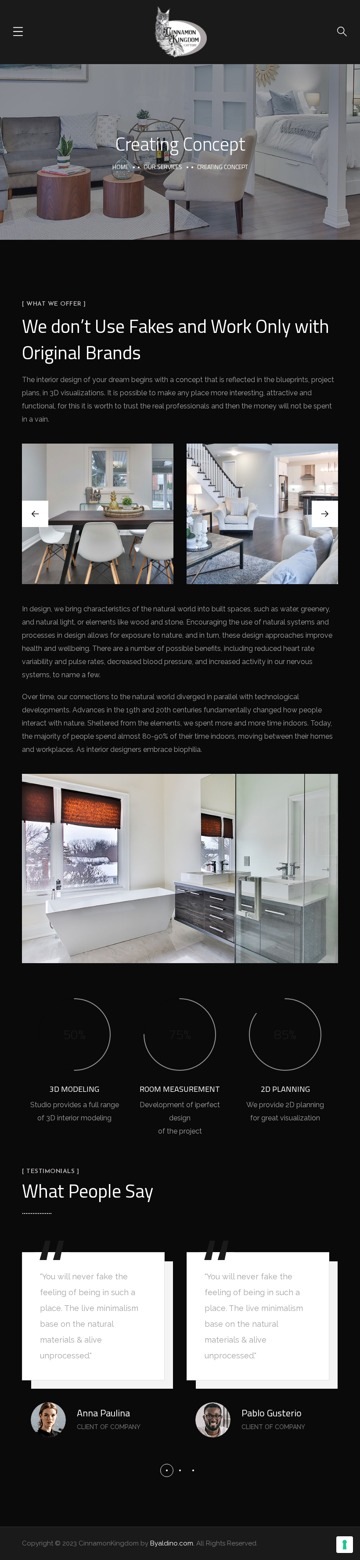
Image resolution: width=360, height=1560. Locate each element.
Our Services (163, 166)
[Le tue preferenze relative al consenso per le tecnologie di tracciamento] (344, 1544)
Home (120, 166)
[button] (325, 514)
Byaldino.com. (172, 1543)
